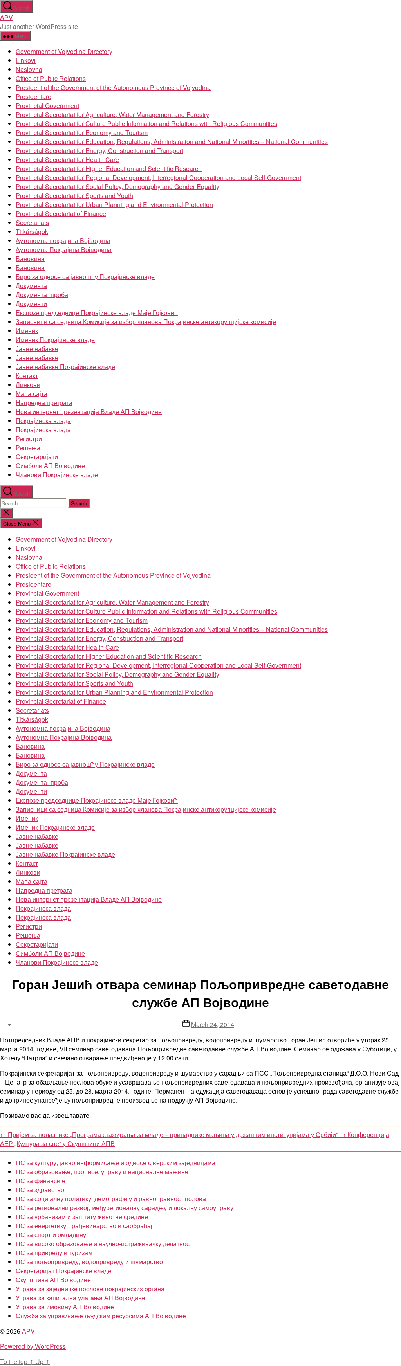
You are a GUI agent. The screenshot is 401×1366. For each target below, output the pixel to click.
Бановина (30, 258)
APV (6, 17)
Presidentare (33, 96)
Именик (27, 330)
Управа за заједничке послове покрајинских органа (90, 1288)
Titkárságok (32, 231)
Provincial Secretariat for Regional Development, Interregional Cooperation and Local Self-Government (158, 177)
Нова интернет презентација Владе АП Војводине (89, 411)
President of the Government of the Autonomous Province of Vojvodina (113, 87)
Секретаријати (37, 456)
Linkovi (26, 60)
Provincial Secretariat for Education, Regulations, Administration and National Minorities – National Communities (172, 141)
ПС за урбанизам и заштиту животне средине (82, 1216)
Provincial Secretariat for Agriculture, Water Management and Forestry (112, 114)
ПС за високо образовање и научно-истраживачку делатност (104, 1243)
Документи (31, 303)
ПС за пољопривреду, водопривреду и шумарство (89, 1261)
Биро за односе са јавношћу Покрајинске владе (85, 276)
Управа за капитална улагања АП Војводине (80, 1297)
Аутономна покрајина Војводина (63, 240)
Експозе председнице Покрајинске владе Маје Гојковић (97, 312)
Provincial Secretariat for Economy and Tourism (82, 132)
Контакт (27, 375)
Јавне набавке (37, 348)
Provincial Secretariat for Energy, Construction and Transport (99, 150)
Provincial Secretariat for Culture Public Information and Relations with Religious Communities (146, 123)
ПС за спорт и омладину (51, 1234)
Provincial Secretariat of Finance (61, 213)
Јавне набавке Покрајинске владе (65, 366)
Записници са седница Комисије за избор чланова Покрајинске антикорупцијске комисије (146, 321)
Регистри (29, 438)
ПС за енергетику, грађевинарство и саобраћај (84, 1225)
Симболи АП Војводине (50, 465)
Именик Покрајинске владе (55, 339)
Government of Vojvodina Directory (64, 51)
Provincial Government (47, 105)
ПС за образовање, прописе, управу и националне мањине (102, 1171)
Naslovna (29, 69)
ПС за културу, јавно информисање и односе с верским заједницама (115, 1162)
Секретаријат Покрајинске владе (63, 1270)
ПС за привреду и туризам (54, 1252)
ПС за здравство (40, 1189)
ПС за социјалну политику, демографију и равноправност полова (111, 1198)
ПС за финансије (40, 1180)
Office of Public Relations (51, 78)
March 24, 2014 (212, 1024)
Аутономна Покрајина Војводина (64, 249)
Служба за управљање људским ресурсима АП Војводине (101, 1315)
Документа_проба (42, 294)
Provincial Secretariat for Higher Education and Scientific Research (109, 168)
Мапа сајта (31, 393)
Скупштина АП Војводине (53, 1279)
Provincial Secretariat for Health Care (67, 159)
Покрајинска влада (43, 420)
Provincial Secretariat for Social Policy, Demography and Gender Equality (117, 186)
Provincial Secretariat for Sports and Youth (74, 195)
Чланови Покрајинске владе (57, 474)
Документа (31, 285)
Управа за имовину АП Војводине (65, 1306)
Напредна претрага (44, 402)
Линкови (28, 384)
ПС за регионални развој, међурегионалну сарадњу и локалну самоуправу (124, 1207)
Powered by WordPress (33, 1346)
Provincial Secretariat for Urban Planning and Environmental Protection (114, 204)
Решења (28, 447)
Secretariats (32, 222)
